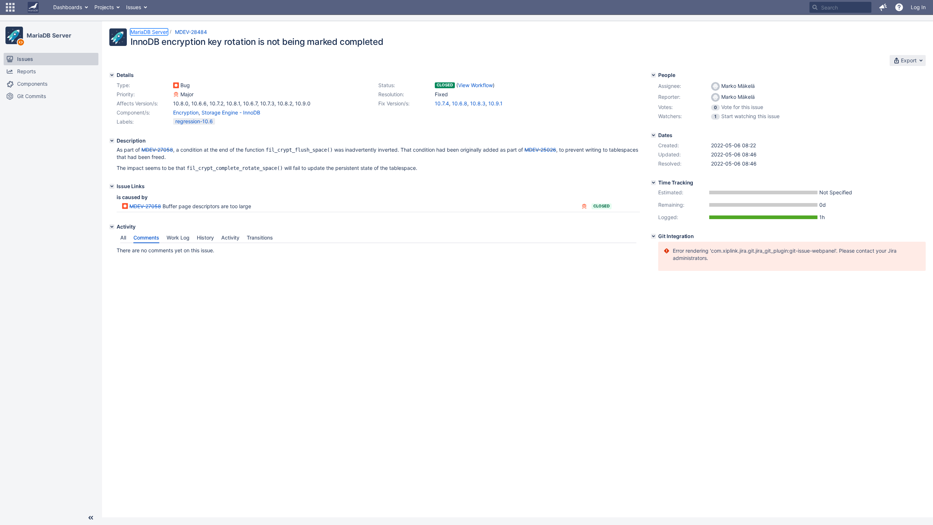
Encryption (186, 112)
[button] (10, 7)
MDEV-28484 (191, 32)
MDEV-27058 (157, 150)
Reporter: (669, 97)
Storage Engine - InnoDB (231, 112)
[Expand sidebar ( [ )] (90, 517)
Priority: (126, 94)
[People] (653, 75)
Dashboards (67, 7)
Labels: (125, 121)
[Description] (111, 140)
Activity (230, 237)
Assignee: (669, 86)
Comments (146, 237)
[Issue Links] (111, 186)
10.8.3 (477, 103)
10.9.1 (495, 103)
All (123, 237)
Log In (918, 7)
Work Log (178, 237)
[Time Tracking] (653, 182)
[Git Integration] (653, 236)
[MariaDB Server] (14, 35)
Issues (133, 7)
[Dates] (653, 135)
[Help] (899, 7)
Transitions (260, 237)
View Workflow (475, 85)
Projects (104, 7)
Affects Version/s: (137, 103)
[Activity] (111, 226)
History (205, 237)
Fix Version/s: (394, 103)
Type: (123, 85)
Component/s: (133, 112)
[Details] (111, 75)
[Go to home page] (33, 7)
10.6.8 (459, 103)
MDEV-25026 (540, 150)
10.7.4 (442, 103)
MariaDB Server (49, 35)
